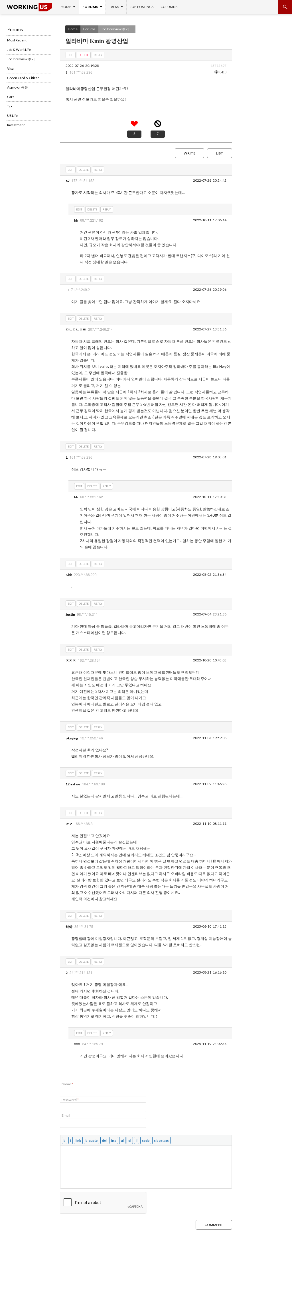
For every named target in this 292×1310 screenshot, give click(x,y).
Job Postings (141, 7)
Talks (114, 7)
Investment (16, 125)
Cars (10, 97)
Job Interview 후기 (115, 29)
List (219, 153)
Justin (70, 614)
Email (66, 1115)
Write (189, 153)
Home (66, 7)
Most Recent (17, 40)
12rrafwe (73, 784)
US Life (12, 115)
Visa (10, 68)
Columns (169, 7)
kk (76, 220)
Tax (9, 106)
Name (67, 1084)
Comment (213, 1225)
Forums (90, 7)
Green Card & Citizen (23, 78)
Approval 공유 (17, 87)
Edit (71, 55)
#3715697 (218, 65)
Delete (84, 55)
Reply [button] (98, 55)
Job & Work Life (19, 49)
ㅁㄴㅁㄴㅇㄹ (76, 329)
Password (70, 1100)
